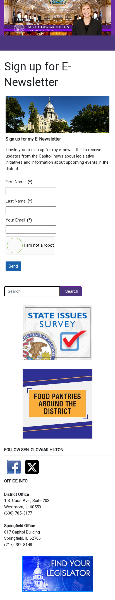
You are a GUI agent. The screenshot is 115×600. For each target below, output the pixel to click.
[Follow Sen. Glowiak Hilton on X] (33, 464)
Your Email (15, 220)
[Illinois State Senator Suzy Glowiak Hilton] (57, 18)
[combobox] (32, 291)
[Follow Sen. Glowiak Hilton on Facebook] (14, 464)
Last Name (16, 201)
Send (13, 266)
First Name (16, 181)
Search (71, 291)
